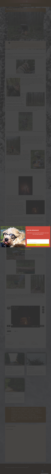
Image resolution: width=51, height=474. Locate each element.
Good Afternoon (9, 394)
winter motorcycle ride (24, 419)
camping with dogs (18, 411)
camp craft (15, 410)
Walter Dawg (22, 417)
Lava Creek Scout (22, 341)
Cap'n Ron (30, 411)
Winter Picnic (9, 341)
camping (38, 410)
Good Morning (31, 367)
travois (39, 83)
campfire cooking (27, 410)
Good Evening (9, 367)
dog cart (35, 83)
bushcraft (35, 408)
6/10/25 (33, 341)
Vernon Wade (21, 42)
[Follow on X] (45, 471)
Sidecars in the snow (20, 414)
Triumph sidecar (33, 416)
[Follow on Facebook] (42, 471)
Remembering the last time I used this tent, (13, 204)
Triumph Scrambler (18, 416)
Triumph (32, 414)
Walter (13, 417)
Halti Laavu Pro (29, 413)
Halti (21, 413)
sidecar (39, 413)
